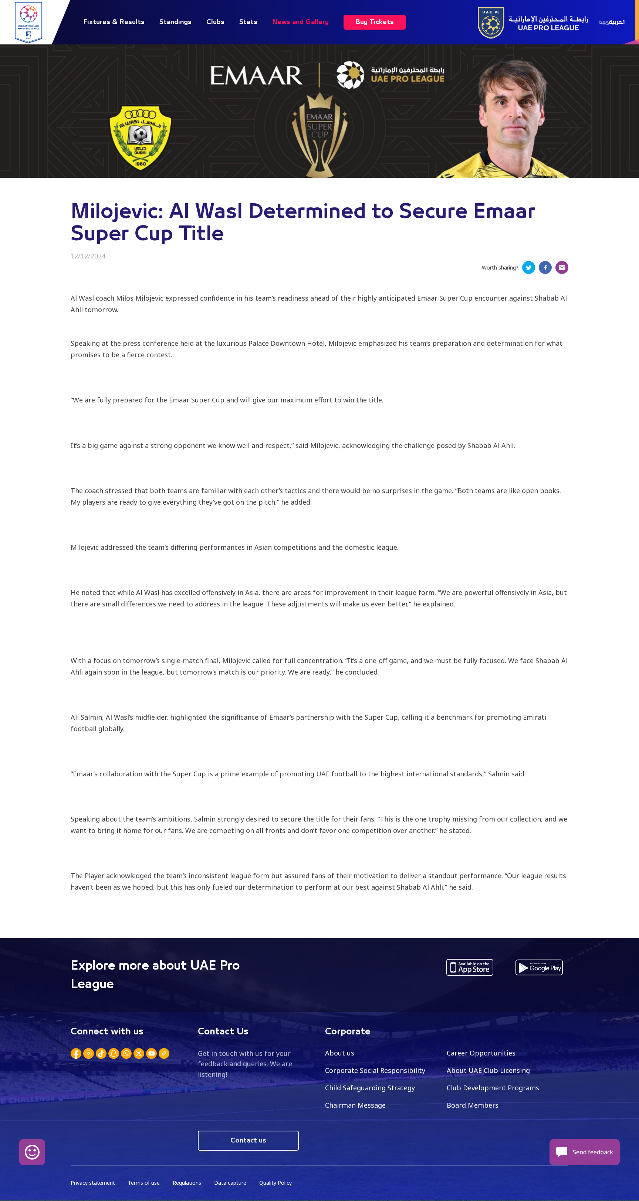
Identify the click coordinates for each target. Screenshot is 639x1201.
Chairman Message (355, 1105)
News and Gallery (300, 22)
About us (339, 1052)
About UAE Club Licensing (488, 1070)
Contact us (248, 1141)
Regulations (187, 1182)
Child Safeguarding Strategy (370, 1087)
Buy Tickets (374, 22)
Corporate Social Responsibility (375, 1070)
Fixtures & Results (114, 22)
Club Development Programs (493, 1087)
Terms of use (144, 1182)
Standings (175, 22)
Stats (248, 22)
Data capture (230, 1182)
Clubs (215, 22)
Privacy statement (93, 1182)
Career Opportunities (481, 1052)
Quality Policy (275, 1182)
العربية (617, 22)
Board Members (472, 1105)
